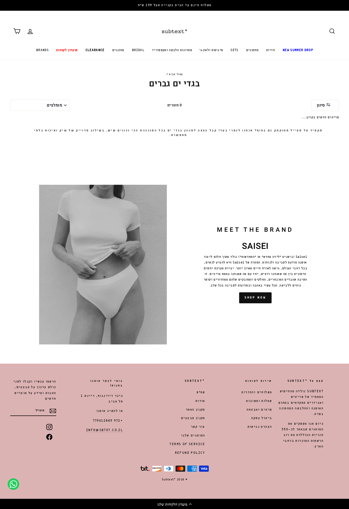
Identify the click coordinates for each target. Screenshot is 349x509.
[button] (174, 504)
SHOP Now (255, 297)
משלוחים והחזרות (256, 392)
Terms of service (187, 444)
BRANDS (42, 50)
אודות (200, 401)
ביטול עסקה (261, 418)
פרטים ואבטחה (259, 409)
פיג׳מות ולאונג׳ (211, 50)
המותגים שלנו (193, 435)
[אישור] (53, 411)
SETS (234, 50)
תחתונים (252, 50)
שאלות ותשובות (259, 401)
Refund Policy (190, 453)
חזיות (270, 50)
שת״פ (200, 392)
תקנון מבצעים (193, 418)
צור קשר (198, 427)
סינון (321, 105)
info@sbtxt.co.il (104, 430)
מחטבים (118, 50)
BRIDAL (138, 50)
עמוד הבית (176, 74)
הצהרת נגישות (260, 427)
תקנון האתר (195, 409)
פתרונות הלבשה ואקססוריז (172, 50)
